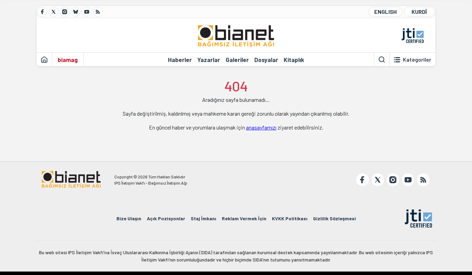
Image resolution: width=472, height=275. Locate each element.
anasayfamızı (261, 127)
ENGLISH (385, 11)
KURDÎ (419, 11)
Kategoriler (417, 59)
